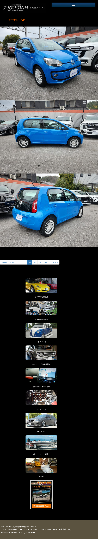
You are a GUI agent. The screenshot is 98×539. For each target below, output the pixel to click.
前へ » (47, 262)
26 (40, 262)
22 (19, 262)
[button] (73, 5)
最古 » (55, 262)
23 (24, 262)
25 (35, 262)
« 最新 (4, 262)
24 (30, 262)
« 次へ (12, 262)
